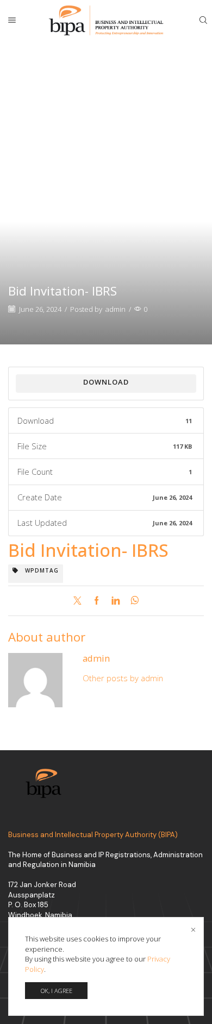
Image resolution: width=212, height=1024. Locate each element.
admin (115, 309)
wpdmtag (38, 570)
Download (106, 382)
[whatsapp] (132, 601)
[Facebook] (96, 601)
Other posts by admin (123, 678)
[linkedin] (115, 601)
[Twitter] (80, 601)
